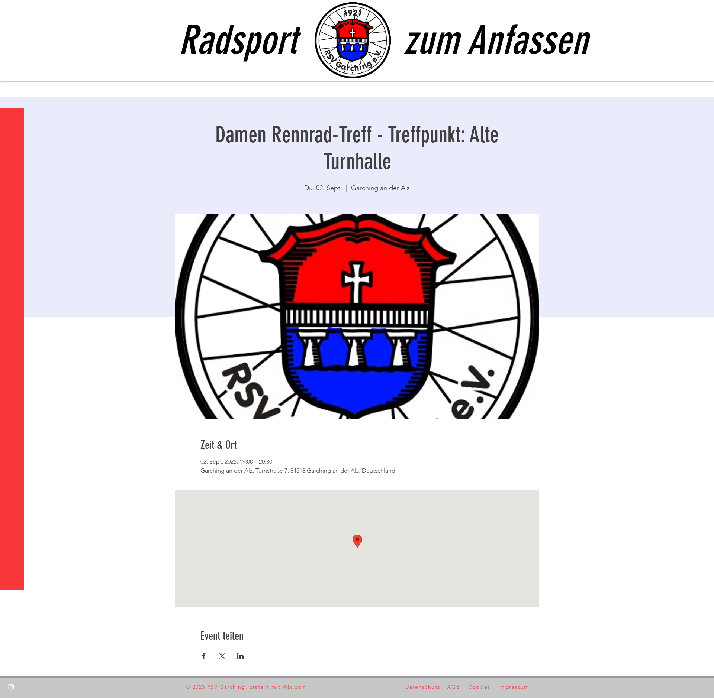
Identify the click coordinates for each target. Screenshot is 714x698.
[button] (12, 10)
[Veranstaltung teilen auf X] (222, 656)
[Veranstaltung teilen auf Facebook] (204, 656)
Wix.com (294, 687)
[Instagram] (11, 687)
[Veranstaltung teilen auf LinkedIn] (240, 656)
